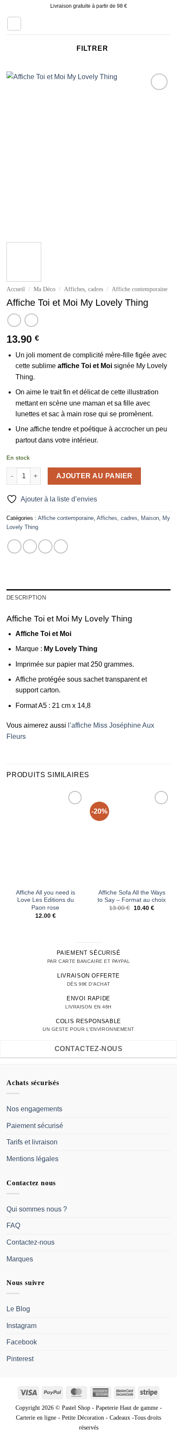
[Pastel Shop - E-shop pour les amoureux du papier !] (88, 23)
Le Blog (18, 1309)
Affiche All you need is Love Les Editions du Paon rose (45, 900)
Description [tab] (26, 597)
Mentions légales (32, 1158)
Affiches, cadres (83, 289)
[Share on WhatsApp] (14, 546)
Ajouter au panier (94, 476)
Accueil (15, 289)
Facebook (21, 1342)
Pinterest (20, 1358)
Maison (150, 518)
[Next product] (14, 320)
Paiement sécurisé (34, 1125)
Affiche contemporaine (140, 289)
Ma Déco (44, 289)
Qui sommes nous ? (36, 1209)
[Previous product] (31, 320)
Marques (19, 1259)
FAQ (13, 1225)
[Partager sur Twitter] (45, 546)
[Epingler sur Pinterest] (61, 546)
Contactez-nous (30, 1242)
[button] (14, 24)
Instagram (21, 1325)
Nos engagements (34, 1109)
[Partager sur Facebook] (30, 546)
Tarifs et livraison (32, 1142)
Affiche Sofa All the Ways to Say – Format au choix (132, 896)
